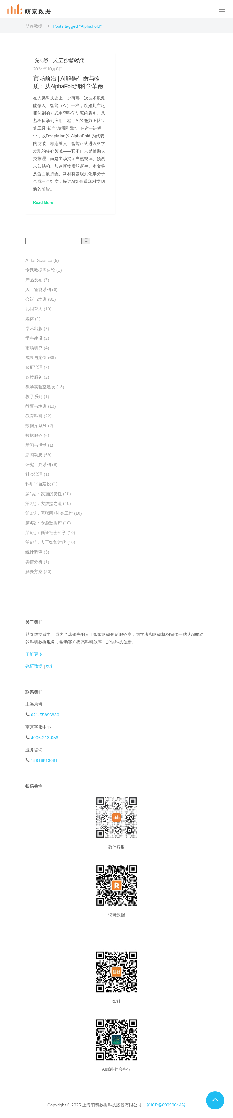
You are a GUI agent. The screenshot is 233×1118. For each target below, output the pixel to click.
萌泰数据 (33, 26)
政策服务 (33, 377)
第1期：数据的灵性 (43, 493)
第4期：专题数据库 (43, 522)
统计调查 (33, 552)
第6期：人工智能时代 (45, 542)
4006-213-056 (44, 737)
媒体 (29, 318)
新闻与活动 (36, 445)
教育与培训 (36, 406)
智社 (50, 666)
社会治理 (33, 474)
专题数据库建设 (40, 270)
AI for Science (38, 260)
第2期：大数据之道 (43, 503)
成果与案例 (36, 357)
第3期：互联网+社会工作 (49, 513)
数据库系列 (36, 425)
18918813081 (44, 760)
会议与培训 (36, 299)
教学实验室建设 (40, 386)
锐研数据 (33, 666)
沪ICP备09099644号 (166, 1105)
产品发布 (33, 279)
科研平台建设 (38, 484)
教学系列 (33, 396)
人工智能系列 (38, 289)
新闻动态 (33, 454)
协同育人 (33, 309)
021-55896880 (45, 714)
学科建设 (33, 338)
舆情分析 (33, 561)
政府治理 (33, 367)
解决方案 (33, 571)
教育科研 (33, 415)
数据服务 (33, 435)
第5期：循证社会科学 (45, 532)
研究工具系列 (38, 464)
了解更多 (33, 654)
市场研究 (33, 347)
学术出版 (33, 328)
